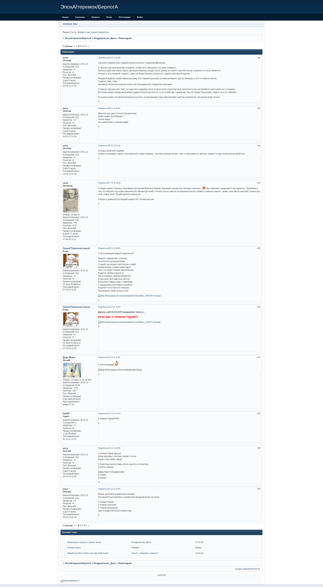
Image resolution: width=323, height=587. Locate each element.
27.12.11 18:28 (114, 183)
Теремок (135, 547)
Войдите (82, 32)
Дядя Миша (69, 357)
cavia (65, 183)
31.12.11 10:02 (114, 307)
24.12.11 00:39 (114, 58)
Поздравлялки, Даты (105, 38)
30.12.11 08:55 (114, 248)
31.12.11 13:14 (114, 413)
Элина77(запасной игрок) (76, 248)
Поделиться (103, 58)
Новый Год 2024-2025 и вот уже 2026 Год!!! (87, 553)
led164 (66, 413)
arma (65, 57)
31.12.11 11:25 (114, 357)
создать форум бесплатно (247, 569)
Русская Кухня (74, 547)
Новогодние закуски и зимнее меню (84, 542)
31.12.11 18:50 (114, 448)
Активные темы (70, 24)
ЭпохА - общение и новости (144, 553)
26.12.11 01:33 (114, 146)
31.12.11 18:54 (114, 489)
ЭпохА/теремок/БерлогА (78, 38)
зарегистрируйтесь (100, 32)
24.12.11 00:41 (114, 108)
